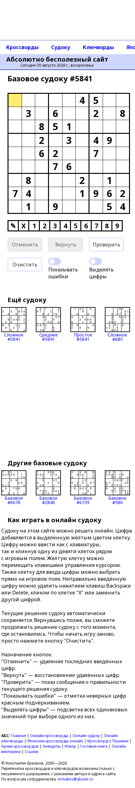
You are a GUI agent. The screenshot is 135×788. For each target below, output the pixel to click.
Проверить (106, 244)
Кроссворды (22, 47)
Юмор (70, 746)
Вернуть (65, 244)
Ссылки (31, 751)
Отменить (25, 244)
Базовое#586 (117, 500)
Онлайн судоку (86, 735)
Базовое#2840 (48, 500)
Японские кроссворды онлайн (55, 741)
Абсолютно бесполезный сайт (57, 59)
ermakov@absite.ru (75, 779)
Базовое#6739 (83, 500)
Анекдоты (52, 746)
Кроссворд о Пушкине (107, 741)
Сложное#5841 (14, 336)
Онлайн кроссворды (49, 735)
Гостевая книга (94, 746)
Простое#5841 (83, 336)
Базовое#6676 (14, 500)
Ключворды (98, 47)
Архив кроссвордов (20, 746)
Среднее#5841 (48, 336)
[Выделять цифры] (95, 261)
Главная (18, 735)
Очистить (25, 264)
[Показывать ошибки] (54, 261)
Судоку (60, 47)
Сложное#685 (117, 336)
